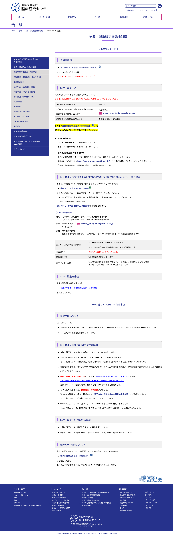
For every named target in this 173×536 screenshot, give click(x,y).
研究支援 (122, 500)
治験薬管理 (18, 126)
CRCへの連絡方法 (21, 121)
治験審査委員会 (20, 131)
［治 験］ (85, 489)
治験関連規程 (19, 82)
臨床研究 (124, 16)
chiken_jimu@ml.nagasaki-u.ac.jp (119, 112)
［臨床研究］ (123, 489)
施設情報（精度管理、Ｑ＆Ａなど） (28, 77)
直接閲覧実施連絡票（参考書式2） (77, 125)
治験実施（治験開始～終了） (25, 96)
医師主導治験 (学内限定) (24, 136)
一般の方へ (71, 16)
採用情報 (130, 10)
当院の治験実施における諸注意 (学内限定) (27, 142)
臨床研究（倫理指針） (126, 497)
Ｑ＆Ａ (121, 508)
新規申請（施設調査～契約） (25, 87)
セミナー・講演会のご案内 (60, 508)
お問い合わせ (149, 16)
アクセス (139, 10)
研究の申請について (125, 503)
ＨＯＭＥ (147, 508)
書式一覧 (17, 106)
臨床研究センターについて (23, 492)
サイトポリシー (150, 505)
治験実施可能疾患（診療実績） (26, 72)
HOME (13, 31)
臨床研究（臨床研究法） (127, 495)
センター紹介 (44, 16)
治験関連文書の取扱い (22, 111)
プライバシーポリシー (152, 503)
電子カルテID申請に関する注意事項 (73, 205)
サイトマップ (150, 10)
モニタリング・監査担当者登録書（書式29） (79, 67)
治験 (20, 31)
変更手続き (18, 101)
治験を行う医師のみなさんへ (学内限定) (26, 60)
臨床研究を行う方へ (125, 492)
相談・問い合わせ (125, 510)
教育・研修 (122, 505)
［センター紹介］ (19, 489)
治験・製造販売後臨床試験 (34, 31)
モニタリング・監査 (22, 116)
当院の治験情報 (56, 495)
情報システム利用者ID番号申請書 (74, 188)
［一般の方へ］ (56, 489)
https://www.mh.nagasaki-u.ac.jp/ (93, 161)
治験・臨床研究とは (58, 492)
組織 (15, 497)
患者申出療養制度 (57, 505)
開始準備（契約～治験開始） (25, 91)
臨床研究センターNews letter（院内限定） (28, 505)
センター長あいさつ (20, 495)
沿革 (15, 500)
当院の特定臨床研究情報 (59, 503)
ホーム (21, 16)
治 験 (97, 16)
